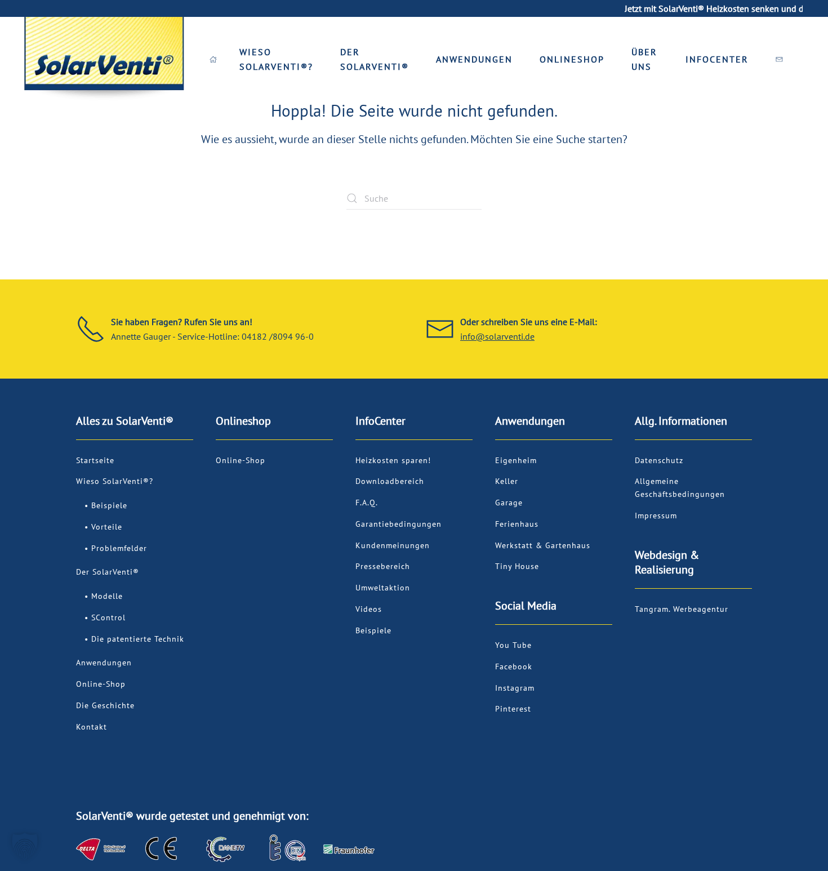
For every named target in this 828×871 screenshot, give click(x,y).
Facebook (513, 666)
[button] (25, 846)
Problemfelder (119, 548)
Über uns (644, 59)
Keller (506, 481)
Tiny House (517, 566)
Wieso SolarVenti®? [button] (276, 59)
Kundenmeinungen (392, 545)
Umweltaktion (382, 588)
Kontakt (91, 727)
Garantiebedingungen (398, 524)
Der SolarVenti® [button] (374, 59)
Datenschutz (659, 460)
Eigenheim (516, 460)
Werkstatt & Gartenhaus (542, 545)
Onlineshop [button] (572, 59)
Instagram (515, 688)
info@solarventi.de (497, 336)
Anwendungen (104, 662)
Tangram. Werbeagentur (681, 609)
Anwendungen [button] (474, 59)
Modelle (107, 596)
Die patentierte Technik (137, 639)
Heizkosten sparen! (393, 460)
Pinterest (513, 709)
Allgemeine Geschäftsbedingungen (680, 487)
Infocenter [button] (717, 59)
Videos (368, 609)
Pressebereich (382, 566)
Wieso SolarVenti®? (114, 481)
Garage (509, 502)
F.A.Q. (366, 502)
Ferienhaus (516, 524)
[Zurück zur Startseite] (104, 59)
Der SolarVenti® (107, 572)
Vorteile (106, 527)
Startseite (95, 460)
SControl (108, 617)
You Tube (513, 645)
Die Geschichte (105, 705)
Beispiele (109, 505)
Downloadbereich (389, 481)
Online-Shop (101, 684)
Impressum (656, 515)
